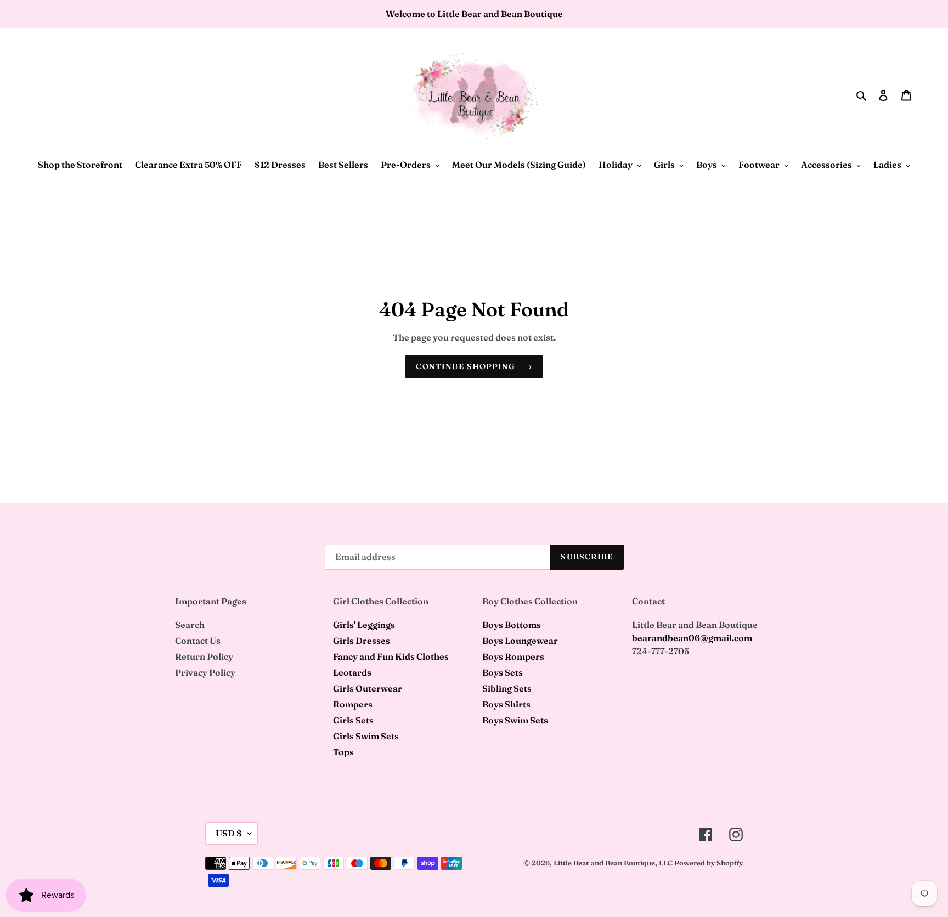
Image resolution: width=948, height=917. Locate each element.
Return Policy (204, 656)
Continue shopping (465, 366)
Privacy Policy (205, 672)
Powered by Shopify (708, 862)
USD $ (229, 833)
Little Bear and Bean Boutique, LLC (613, 862)
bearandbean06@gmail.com (692, 637)
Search (190, 624)
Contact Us (198, 640)
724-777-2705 (660, 651)
